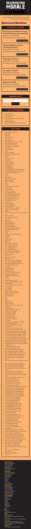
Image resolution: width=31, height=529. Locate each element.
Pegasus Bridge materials (11, 280)
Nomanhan (7, 258)
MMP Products (8, 117)
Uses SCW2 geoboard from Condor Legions (16, 431)
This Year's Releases (9, 464)
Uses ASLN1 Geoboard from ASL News (14, 322)
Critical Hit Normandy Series (12, 172)
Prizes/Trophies (8, 505)
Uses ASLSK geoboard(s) (11, 323)
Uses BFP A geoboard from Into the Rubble (15, 332)
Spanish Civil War (9, 302)
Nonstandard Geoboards (11, 265)
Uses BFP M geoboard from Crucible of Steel (16, 339)
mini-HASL (7, 240)
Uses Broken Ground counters (12, 348)
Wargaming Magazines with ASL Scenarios (15, 123)
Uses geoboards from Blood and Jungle (14, 388)
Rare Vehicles (8, 288)
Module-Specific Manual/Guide (12, 251)
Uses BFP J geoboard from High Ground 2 (15, 337)
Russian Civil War (9, 294)
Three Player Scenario (10, 314)
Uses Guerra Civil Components (12, 397)
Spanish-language (9, 303)
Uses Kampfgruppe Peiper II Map (13, 405)
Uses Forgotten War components (13, 383)
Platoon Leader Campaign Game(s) (13, 282)
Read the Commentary (22, 40)
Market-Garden (9, 239)
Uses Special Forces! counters (12, 433)
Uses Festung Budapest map (12, 379)
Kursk (6, 232)
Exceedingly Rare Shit (10, 192)
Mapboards (7, 503)
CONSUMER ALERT (10, 168)
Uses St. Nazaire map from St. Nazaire (14, 434)
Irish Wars (7, 220)
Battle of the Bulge (9, 152)
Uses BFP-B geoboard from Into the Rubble (15, 342)
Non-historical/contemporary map (14, 263)
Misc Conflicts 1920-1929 (11, 243)
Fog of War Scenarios (10, 200)
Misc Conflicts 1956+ (10, 248)
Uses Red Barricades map (11, 423)
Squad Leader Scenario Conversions (14, 305)
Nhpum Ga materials (10, 257)
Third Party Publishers (10, 121)
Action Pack (8, 134)
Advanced (7, 135)
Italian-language (9, 222)
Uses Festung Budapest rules (12, 380)
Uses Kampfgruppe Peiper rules (13, 406)
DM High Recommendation (12, 186)
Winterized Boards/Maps (11, 453)
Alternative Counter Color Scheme (13, 141)
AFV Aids (6, 479)
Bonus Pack (8, 155)
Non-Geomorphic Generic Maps (13, 262)
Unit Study (7, 320)
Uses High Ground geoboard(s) (12, 399)
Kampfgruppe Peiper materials (12, 228)
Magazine (7, 235)
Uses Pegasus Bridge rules (11, 420)
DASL (6, 175)
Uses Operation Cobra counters (13, 414)
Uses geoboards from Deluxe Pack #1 (14, 391)
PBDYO (6, 277)
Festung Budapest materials (12, 198)
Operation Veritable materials (12, 272)
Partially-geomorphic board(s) (12, 275)
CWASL (6, 174)
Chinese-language (9, 165)
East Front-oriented (10, 191)
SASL (6, 297)
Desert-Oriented (9, 180)
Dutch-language (9, 189)
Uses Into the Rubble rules (11, 402)
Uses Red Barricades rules (11, 425)
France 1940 (8, 202)
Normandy (7, 266)
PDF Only (7, 279)
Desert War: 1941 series (10, 178)
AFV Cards (7, 138)
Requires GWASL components (12, 292)
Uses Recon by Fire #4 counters (13, 422)
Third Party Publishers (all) (10, 468)
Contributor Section (9, 484)
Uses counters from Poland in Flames (14, 365)
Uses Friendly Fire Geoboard (12, 385)
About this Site (7, 511)
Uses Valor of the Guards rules (12, 445)
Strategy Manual (9, 308)
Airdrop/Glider (8, 140)
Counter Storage (8, 499)
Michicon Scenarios (9, 488)
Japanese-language (9, 225)
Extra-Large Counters (10, 197)
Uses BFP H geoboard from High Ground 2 (15, 334)
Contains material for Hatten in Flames (14, 169)
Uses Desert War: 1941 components (14, 372)
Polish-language (9, 283)
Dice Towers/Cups (8, 496)
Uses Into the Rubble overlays (12, 400)
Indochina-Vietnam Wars (11, 217)
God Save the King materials (12, 209)
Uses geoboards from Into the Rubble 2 (15, 396)
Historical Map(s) (9, 215)
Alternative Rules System (11, 145)
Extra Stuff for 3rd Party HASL (12, 194)
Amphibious (8, 148)
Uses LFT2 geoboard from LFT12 (13, 411)
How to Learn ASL (8, 515)
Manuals (7, 237)
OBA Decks (7, 481)
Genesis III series (9, 206)
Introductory (8, 218)
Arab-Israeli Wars (9, 149)
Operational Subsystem (11, 274)
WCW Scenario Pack (9, 487)
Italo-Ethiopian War (10, 223)
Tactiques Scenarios (9, 489)
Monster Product (9, 254)
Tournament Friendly (10, 317)
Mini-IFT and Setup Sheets (10, 472)
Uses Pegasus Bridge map (11, 419)
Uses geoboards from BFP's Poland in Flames (16, 386)
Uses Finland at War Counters (12, 382)
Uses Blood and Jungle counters (13, 346)
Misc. (6, 508)
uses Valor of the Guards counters (13, 442)
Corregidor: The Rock (10, 70)
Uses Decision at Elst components (13, 371)
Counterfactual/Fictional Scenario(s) (14, 171)
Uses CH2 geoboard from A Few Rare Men (15, 352)
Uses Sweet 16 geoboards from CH (13, 437)
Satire (6, 299)
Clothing (6, 501)
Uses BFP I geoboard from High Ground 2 (15, 335)
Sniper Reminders (8, 483)
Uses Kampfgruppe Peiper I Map (13, 403)
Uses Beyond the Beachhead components (15, 331)
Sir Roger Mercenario (9, 493)
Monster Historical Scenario (12, 252)
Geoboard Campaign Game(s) (12, 208)
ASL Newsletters (9, 113)
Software (7, 300)
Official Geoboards (9, 268)
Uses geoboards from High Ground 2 (14, 392)
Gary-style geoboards (10, 205)
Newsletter (8, 255)
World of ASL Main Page (9, 463)
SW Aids (6, 480)
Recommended (8, 470)
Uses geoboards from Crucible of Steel (14, 389)
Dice (6, 183)
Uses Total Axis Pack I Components (14, 440)
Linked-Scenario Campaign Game (13, 234)
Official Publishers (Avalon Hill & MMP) (14, 118)
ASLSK (6, 151)
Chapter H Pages (9, 162)
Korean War (8, 231)
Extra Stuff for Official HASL (12, 195)
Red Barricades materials (11, 291)
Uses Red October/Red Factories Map (14, 429)
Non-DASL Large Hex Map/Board (13, 260)
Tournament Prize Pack (11, 319)
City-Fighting (8, 166)
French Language (9, 203)
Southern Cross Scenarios (10, 491)
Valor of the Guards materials (12, 449)
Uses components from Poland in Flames (15, 363)
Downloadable (8, 188)
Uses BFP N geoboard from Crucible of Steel (16, 340)
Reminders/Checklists (9, 474)
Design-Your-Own (9, 181)
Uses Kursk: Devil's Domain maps (13, 408)
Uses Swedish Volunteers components (14, 436)
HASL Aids (7, 478)
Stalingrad (7, 306)
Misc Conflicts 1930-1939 (11, 245)
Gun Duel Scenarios (9, 492)
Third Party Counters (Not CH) (12, 309)
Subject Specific (8, 476)
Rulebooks (7, 497)
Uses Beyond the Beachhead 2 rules (14, 329)
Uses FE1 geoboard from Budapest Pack (15, 377)
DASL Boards (8, 177)
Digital (6, 185)
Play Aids (6, 500)
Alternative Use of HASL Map (12, 146)
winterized (7, 451)
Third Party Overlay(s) (10, 312)
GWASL (7, 211)
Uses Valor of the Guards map (12, 443)
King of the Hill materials (11, 229)
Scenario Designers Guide (10, 512)
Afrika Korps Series (10, 137)
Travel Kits (7, 507)
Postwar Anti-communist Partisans (14, 285)
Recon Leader (8, 289)
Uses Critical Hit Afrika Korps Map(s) (14, 366)
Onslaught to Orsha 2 (10, 59)
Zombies (7, 454)
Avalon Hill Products (10, 115)
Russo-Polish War (9, 295)
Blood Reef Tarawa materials (12, 154)
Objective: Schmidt (9, 82)
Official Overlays (9, 269)
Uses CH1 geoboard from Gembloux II (14, 351)
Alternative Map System (11, 143)
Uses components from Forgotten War (15, 356)
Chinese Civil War (9, 163)
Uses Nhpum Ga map (10, 412)
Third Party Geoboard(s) (11, 311)
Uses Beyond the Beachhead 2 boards (14, 328)
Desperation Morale (15, 5)
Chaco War (7, 160)
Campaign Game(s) (9, 158)
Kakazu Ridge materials (10, 226)
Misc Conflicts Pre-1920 (11, 249)
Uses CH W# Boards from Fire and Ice (14, 349)
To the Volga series (9, 316)
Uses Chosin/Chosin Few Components (14, 354)
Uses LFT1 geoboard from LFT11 (13, 409)
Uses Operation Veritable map (12, 417)
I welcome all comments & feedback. (13, 527)
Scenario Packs (8, 120)
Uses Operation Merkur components (14, 416)
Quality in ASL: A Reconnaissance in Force (13, 521)
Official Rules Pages (10, 271)
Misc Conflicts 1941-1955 (11, 246)
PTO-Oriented (8, 286)
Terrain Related (8, 475)
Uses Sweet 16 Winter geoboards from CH (15, 439)
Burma (6, 157)
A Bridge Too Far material (11, 132)
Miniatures (7, 242)
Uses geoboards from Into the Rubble (14, 394)
